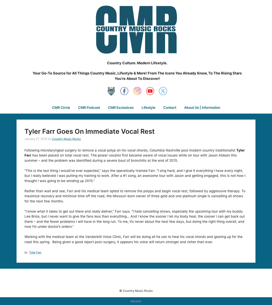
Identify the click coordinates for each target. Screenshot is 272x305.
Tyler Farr (35, 252)
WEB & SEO (136, 301)
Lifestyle (148, 108)
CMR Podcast (89, 108)
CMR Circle (61, 108)
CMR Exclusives (121, 108)
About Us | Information (202, 108)
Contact (169, 108)
